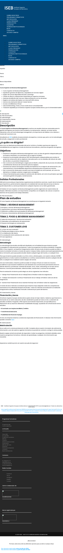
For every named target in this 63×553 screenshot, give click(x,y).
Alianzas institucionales (8, 442)
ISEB (10, 137)
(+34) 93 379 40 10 (7, 463)
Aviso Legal (4, 409)
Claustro (4, 440)
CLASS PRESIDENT (12, 21)
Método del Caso (6, 445)
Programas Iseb (6, 424)
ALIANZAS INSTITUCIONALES (16, 27)
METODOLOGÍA (12, 19)
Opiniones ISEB (20, 409)
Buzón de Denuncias (49, 411)
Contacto (41, 411)
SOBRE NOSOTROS (13, 15)
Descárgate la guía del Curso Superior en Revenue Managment (17, 110)
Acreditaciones (11, 409)
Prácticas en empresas (8, 448)
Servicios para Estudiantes (40, 409)
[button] (17, 36)
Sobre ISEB (5, 434)
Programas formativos (8, 437)
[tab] (31, 114)
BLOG (8, 29)
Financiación (5, 443)
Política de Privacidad (21, 411)
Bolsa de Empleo (28, 409)
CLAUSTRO (10, 25)
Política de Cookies (33, 411)
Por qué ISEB (5, 436)
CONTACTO (11, 31)
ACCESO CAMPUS (12, 32)
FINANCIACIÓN (11, 23)
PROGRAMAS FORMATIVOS (15, 17)
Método (4, 439)
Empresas (4, 446)
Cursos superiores (6, 426)
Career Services (52, 409)
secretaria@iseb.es (7, 465)
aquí (12, 320)
